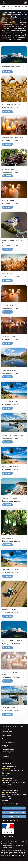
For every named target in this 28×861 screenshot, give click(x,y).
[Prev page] (12, 721)
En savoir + (5, 775)
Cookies (20, 845)
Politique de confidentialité (9, 845)
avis (15, 768)
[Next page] (15, 721)
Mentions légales (7, 847)
